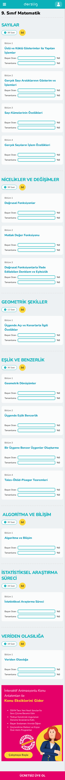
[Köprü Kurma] (22, 32)
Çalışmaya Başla (18, 755)
